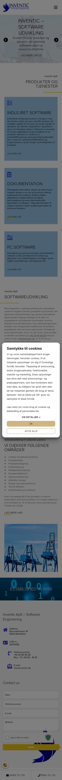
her (37, 411)
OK (31, 423)
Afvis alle (31, 431)
